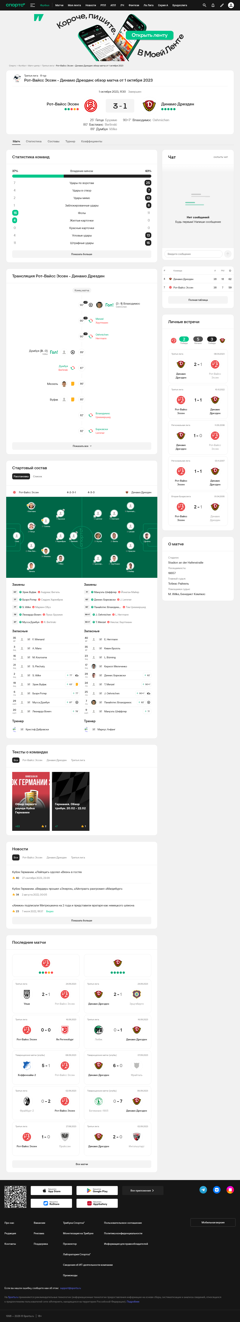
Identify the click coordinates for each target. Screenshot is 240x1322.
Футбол (22, 65)
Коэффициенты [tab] (91, 141)
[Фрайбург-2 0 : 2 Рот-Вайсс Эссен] (69, 109)
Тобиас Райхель (178, 583)
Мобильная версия (213, 1222)
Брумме (111, 120)
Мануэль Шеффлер (105, 592)
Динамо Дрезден (177, 104)
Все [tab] (16, 857)
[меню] (32, 5)
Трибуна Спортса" (74, 1222)
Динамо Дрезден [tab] (57, 857)
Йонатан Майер (130, 592)
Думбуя (102, 129)
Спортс (12, 65)
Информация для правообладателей (126, 1243)
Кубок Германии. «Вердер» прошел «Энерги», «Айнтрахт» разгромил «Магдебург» (67, 888)
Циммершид (103, 417)
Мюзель (52, 384)
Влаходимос (142, 120)
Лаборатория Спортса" (77, 1254)
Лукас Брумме (54, 614)
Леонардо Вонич (31, 614)
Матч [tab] (16, 141)
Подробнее (133, 1301)
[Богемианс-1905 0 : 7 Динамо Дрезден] (165, 109)
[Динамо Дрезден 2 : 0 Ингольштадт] (162, 109)
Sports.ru (13, 1297)
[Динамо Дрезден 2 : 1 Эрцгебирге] (174, 109)
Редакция (10, 1233)
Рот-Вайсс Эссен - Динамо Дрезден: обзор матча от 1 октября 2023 (89, 65)
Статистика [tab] (34, 141)
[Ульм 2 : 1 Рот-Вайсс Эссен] (77, 109)
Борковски (102, 429)
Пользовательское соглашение (123, 1222)
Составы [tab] (53, 141)
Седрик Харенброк (52, 599)
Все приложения (140, 1190)
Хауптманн (102, 322)
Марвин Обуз (43, 607)
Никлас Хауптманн (121, 622)
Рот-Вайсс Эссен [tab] (32, 857)
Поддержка (41, 1243)
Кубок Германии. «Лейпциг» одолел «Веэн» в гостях (47, 872)
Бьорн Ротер (29, 599)
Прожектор (70, 1243)
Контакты (10, 1243)
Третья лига (48, 65)
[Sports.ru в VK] (217, 1190)
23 (17, 911)
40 (17, 878)
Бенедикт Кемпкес (192, 594)
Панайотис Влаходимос (107, 607)
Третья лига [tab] (78, 857)
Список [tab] (37, 476)
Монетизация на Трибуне (78, 1233)
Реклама (39, 1233)
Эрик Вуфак (29, 592)
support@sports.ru (70, 1288)
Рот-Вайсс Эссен (63, 104)
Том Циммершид (136, 607)
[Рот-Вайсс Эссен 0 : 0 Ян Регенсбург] (75, 109)
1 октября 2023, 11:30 (112, 91)
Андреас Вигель (50, 592)
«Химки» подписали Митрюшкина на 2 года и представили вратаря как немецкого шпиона (73, 905)
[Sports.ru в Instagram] (231, 1190)
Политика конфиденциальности (123, 1233)
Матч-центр (34, 65)
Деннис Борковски (105, 599)
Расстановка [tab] (21, 476)
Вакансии (39, 1222)
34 (17, 894)
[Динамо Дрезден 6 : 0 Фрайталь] (168, 109)
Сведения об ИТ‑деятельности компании (88, 1264)
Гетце (100, 120)
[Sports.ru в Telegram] (204, 1190)
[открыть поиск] (204, 5)
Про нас (9, 1222)
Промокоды (70, 1275)
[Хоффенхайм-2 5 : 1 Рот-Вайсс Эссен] (71, 109)
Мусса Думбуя (30, 622)
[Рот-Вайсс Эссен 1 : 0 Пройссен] (65, 109)
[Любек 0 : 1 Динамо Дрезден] (171, 109)
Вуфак (54, 399)
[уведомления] (213, 5)
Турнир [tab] (70, 141)
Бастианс (96, 124)
